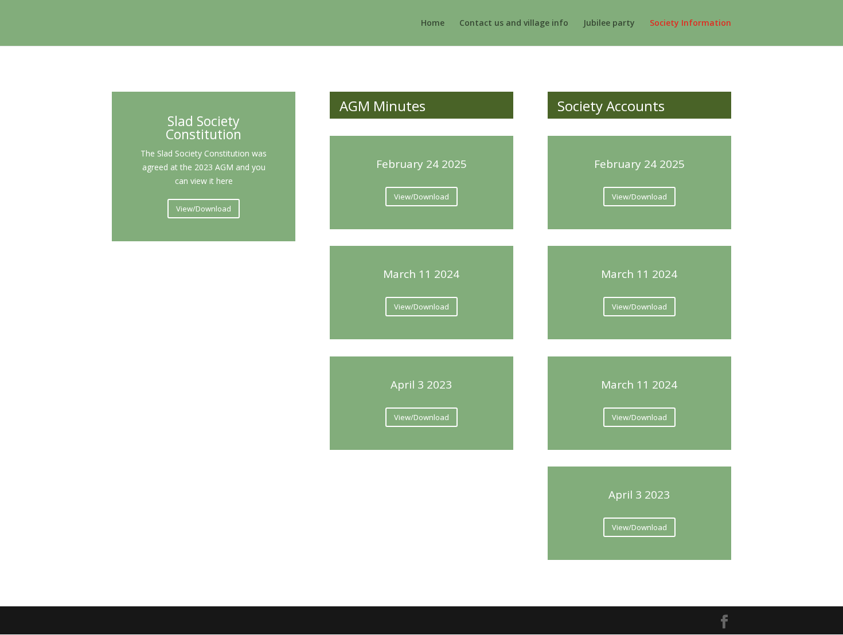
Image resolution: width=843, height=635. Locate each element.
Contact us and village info (513, 23)
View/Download (203, 208)
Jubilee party (609, 23)
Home (432, 23)
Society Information (690, 23)
